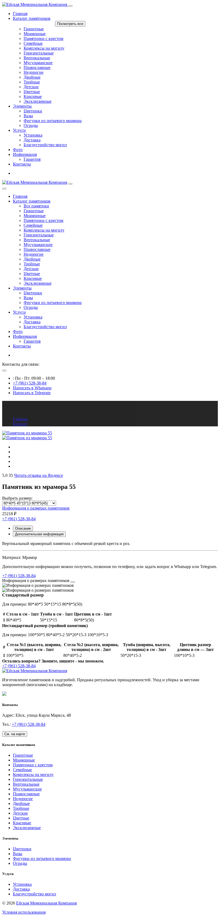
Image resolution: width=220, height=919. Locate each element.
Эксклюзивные (38, 283)
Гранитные (34, 210)
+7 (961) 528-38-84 (29, 383)
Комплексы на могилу (44, 230)
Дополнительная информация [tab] (39, 534)
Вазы (28, 297)
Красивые (33, 278)
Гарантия (32, 341)
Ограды (31, 307)
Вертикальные (37, 239)
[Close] (4, 188)
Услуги (19, 130)
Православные (37, 249)
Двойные (32, 259)
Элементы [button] (22, 288)
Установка (33, 317)
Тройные (32, 264)
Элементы (22, 106)
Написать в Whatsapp (32, 388)
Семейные (33, 225)
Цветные (32, 273)
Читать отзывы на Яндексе (38, 475)
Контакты (22, 164)
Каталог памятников (31, 18)
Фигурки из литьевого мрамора (53, 302)
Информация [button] (25, 154)
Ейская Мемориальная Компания (46, 903)
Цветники (33, 293)
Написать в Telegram (31, 392)
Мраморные (35, 215)
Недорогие (33, 254)
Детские (31, 268)
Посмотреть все (70, 24)
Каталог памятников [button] (31, 201)
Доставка (32, 322)
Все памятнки (36, 206)
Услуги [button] (19, 312)
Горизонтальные (39, 235)
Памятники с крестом (43, 220)
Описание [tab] (23, 528)
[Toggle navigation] (70, 6)
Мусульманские (38, 244)
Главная (20, 13)
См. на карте (14, 734)
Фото (18, 149)
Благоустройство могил (45, 326)
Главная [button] (20, 196)
